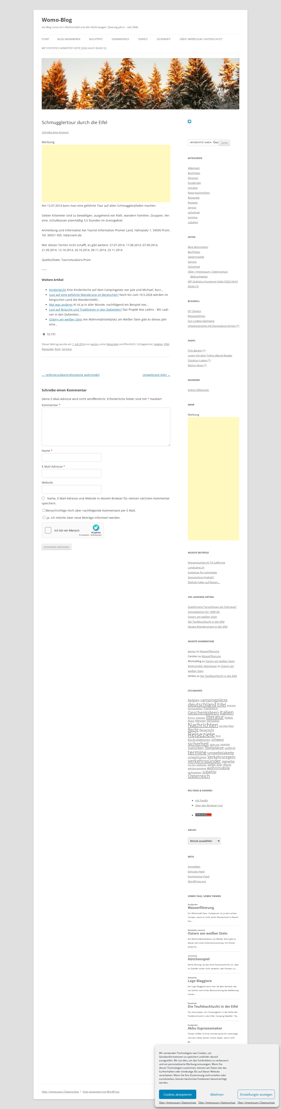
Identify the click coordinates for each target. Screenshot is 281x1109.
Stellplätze (214, 747)
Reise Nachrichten (199, 193)
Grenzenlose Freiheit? (201, 577)
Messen (200, 721)
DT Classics (194, 311)
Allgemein (194, 168)
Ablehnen (217, 1094)
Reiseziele (112, 344)
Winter (227, 765)
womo (95, 344)
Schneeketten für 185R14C (204, 612)
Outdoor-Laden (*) (199, 360)
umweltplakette (220, 752)
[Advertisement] (106, 173)
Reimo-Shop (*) (197, 365)
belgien (158, 344)
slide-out (214, 744)
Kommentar (51, 405)
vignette (228, 761)
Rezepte (193, 202)
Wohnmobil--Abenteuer (202, 666)
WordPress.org (197, 881)
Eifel (166, 344)
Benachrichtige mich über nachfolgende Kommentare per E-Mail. (91, 510)
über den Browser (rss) (209, 805)
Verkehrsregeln (221, 757)
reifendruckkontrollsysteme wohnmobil (71, 375)
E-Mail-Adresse (53, 466)
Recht (193, 729)
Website (47, 482)
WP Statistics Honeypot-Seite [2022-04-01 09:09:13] (74, 48)
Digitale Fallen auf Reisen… (204, 582)
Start (45, 39)
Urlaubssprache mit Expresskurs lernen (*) (213, 326)
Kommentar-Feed (198, 876)
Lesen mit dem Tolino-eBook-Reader (210, 355)
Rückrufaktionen (199, 740)
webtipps (201, 765)
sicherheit (194, 212)
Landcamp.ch (196, 567)
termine (67, 349)
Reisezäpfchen (196, 316)
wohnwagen (195, 772)
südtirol (230, 748)
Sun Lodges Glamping (201, 321)
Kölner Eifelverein (198, 390)
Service (143, 39)
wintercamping (197, 768)
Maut (191, 721)
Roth (58, 349)
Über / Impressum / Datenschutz (177, 1102)
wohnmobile (218, 767)
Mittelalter (213, 721)
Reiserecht (206, 730)
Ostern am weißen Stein (202, 617)
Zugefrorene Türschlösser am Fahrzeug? (212, 607)
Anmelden (194, 866)
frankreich (211, 708)
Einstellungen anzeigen (256, 1094)
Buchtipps (96, 39)
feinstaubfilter (195, 708)
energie (231, 705)
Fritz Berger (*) (197, 350)
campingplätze (214, 699)
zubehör (193, 222)
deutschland (202, 704)
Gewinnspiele (120, 39)
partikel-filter (226, 725)
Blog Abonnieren (68, 39)
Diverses (193, 178)
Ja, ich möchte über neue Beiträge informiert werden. (83, 518)
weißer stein (215, 765)
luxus (229, 717)
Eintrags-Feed (196, 871)
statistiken (196, 748)
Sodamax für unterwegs (202, 572)
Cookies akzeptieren (178, 1094)
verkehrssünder (204, 761)
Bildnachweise (199, 276)
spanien (225, 744)
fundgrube (194, 183)
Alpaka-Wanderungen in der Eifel (208, 626)
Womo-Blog (57, 19)
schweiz (217, 739)
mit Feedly (201, 800)
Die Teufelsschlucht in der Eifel (206, 622)
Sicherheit (164, 39)
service (192, 207)
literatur (215, 717)
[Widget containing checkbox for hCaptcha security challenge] (73, 530)
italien (227, 712)
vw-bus (192, 764)
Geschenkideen (203, 712)
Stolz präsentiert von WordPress (101, 1091)
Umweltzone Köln (156, 375)
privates (193, 188)
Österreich (199, 776)
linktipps (200, 717)
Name (47, 451)
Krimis (191, 717)
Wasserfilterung (209, 651)
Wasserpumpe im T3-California (206, 562)
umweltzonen (197, 757)
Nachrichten (203, 724)
